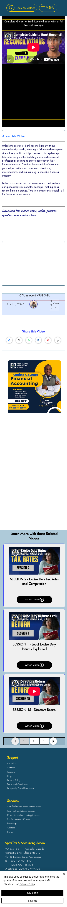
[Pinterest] (48, 340)
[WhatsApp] (29, 340)
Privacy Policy (27, 884)
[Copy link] (58, 340)
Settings (32, 900)
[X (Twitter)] (19, 340)
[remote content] (33, 225)
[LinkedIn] (38, 340)
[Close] (53, 741)
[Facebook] (9, 340)
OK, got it (32, 893)
